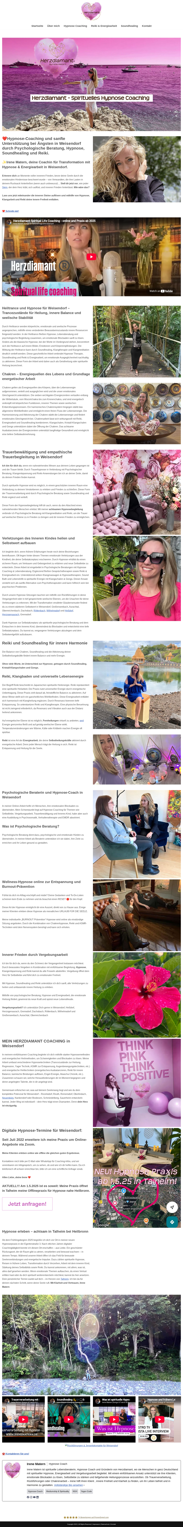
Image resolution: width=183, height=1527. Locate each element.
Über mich (53, 26)
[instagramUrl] (31, 1497)
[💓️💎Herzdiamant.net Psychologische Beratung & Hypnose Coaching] (91, 12)
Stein (4, 187)
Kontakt (147, 26)
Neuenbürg (8, 1098)
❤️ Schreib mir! (10, 211)
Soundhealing (129, 26)
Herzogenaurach (10, 614)
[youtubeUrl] (34, 1497)
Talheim (65, 1279)
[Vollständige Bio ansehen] (84, 1485)
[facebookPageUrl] (28, 1497)
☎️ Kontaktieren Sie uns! (15, 1454)
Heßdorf (69, 610)
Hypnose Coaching (75, 26)
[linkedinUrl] (37, 1497)
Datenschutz (105, 1524)
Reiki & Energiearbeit (104, 26)
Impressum (96, 1524)
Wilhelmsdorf (53, 610)
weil (82, 720)
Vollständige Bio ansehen (68, 1485)
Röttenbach (39, 610)
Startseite (37, 26)
